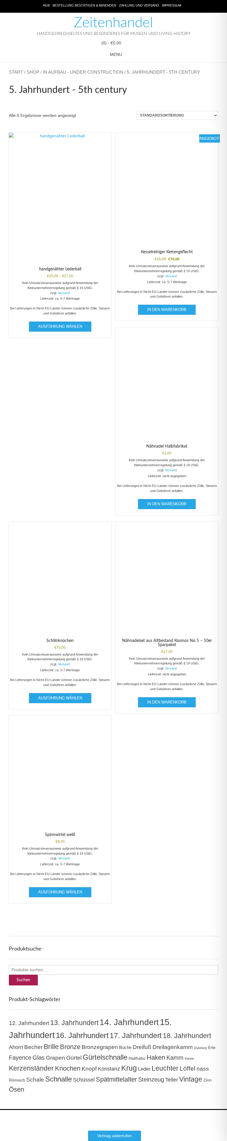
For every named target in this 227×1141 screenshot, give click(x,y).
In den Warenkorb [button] (167, 309)
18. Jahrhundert (187, 1036)
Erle (211, 1047)
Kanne (189, 1058)
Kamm (175, 1057)
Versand (64, 293)
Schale (35, 1080)
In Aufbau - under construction (83, 72)
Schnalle (58, 1079)
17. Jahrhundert (136, 1036)
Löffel (187, 1068)
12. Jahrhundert (29, 1023)
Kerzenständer (31, 1068)
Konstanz (109, 1069)
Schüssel (84, 1080)
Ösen (16, 1089)
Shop (33, 72)
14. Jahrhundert (129, 1022)
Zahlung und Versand (139, 5)
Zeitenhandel (113, 23)
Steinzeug (151, 1079)
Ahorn (16, 1047)
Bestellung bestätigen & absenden (84, 5)
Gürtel (74, 1058)
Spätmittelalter (116, 1079)
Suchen (23, 980)
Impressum (171, 5)
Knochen (67, 1068)
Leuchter (165, 1068)
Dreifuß (142, 1047)
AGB (46, 5)
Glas (39, 1057)
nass (203, 1069)
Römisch (17, 1080)
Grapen (55, 1058)
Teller (171, 1080)
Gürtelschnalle (105, 1057)
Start (16, 72)
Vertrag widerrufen (114, 1135)
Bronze (70, 1046)
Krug (129, 1068)
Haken (156, 1057)
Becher (33, 1047)
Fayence (20, 1057)
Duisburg (200, 1048)
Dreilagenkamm (173, 1047)
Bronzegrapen (100, 1047)
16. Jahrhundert (82, 1035)
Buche (125, 1047)
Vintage (190, 1079)
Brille (51, 1046)
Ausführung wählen (60, 326)
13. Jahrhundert (74, 1023)
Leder (144, 1069)
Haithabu (137, 1058)
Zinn (207, 1080)
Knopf (89, 1069)
